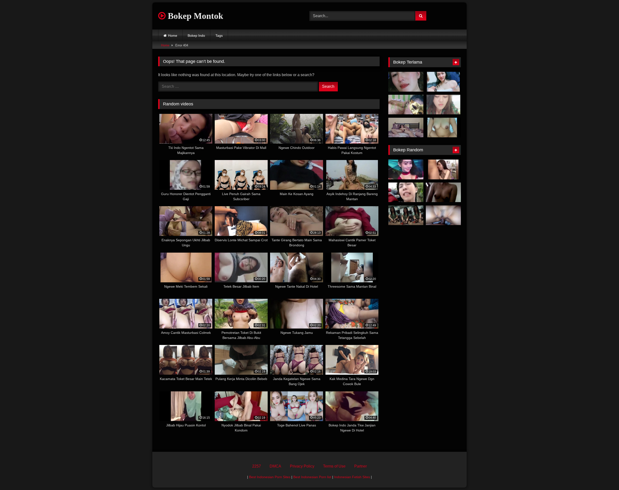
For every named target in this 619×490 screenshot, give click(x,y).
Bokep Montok (194, 16)
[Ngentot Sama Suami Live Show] (443, 105)
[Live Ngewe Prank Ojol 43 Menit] (443, 128)
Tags (219, 35)
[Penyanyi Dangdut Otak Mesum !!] (405, 169)
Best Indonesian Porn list (312, 477)
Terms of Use (334, 466)
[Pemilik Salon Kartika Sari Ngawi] (443, 192)
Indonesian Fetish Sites (352, 477)
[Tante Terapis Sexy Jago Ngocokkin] (405, 215)
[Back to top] (604, 475)
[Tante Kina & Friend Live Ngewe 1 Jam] (443, 82)
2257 (256, 466)
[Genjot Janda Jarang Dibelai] (443, 215)
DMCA (275, 466)
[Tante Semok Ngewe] (405, 105)
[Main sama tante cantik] (405, 82)
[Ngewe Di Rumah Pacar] (443, 169)
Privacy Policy (302, 466)
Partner (360, 466)
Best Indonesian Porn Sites (269, 477)
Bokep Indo (196, 35)
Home (172, 35)
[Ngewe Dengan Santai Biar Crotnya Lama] (405, 128)
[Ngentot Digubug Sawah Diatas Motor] (405, 192)
